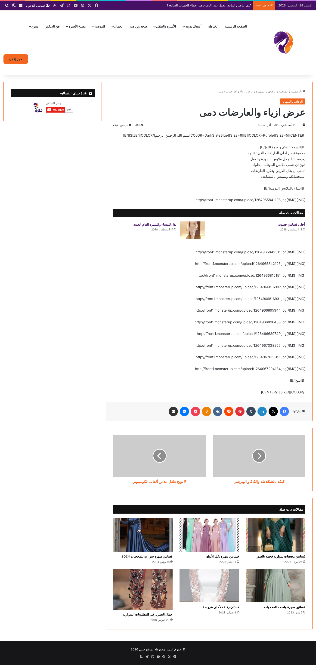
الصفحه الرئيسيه (236, 26)
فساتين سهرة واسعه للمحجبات (284, 607)
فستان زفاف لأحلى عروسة (221, 607)
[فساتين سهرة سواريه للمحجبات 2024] (143, 535)
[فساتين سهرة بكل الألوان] (209, 535)
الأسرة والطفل (166, 26)
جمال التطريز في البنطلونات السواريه (148, 614)
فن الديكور (52, 26)
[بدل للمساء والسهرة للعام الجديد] (192, 230)
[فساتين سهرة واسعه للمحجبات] (275, 585)
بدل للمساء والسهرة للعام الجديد (154, 224)
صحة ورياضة (138, 26)
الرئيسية (297, 91)
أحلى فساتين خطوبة (291, 224)
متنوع (35, 26)
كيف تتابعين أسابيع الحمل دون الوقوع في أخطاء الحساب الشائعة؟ (209, 5)
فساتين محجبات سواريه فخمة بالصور (280, 556)
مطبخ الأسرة (77, 26)
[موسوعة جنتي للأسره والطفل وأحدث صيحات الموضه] (284, 42)
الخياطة (213, 26)
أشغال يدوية (193, 26)
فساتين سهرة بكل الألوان (222, 556)
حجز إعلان (15, 59)
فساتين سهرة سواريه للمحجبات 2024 (147, 556)
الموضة (100, 26)
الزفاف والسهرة (266, 91)
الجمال (118, 26)
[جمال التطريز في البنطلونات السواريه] (143, 589)
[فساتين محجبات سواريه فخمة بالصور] (275, 535)
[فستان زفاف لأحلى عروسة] (209, 585)
